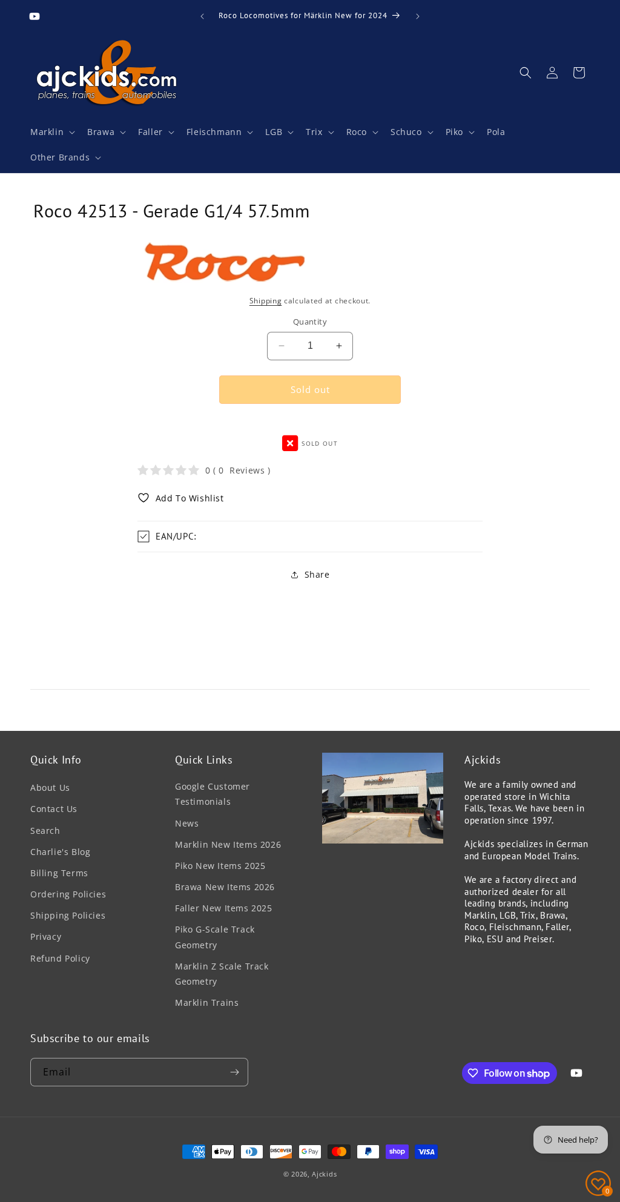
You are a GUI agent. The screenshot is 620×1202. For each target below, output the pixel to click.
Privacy (45, 936)
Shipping (265, 301)
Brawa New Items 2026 (225, 887)
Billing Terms (59, 873)
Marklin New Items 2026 (228, 844)
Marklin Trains (207, 1002)
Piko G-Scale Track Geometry (215, 936)
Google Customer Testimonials (212, 794)
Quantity (310, 321)
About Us (50, 787)
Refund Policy (60, 958)
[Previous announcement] (202, 16)
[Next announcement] (417, 16)
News (187, 823)
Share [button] (317, 574)
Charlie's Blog (60, 851)
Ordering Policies (68, 894)
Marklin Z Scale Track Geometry (222, 973)
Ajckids (324, 1173)
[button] (51, 132)
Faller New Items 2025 (223, 908)
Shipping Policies (67, 915)
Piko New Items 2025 (220, 865)
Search (45, 830)
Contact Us (54, 808)
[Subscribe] (234, 1072)
